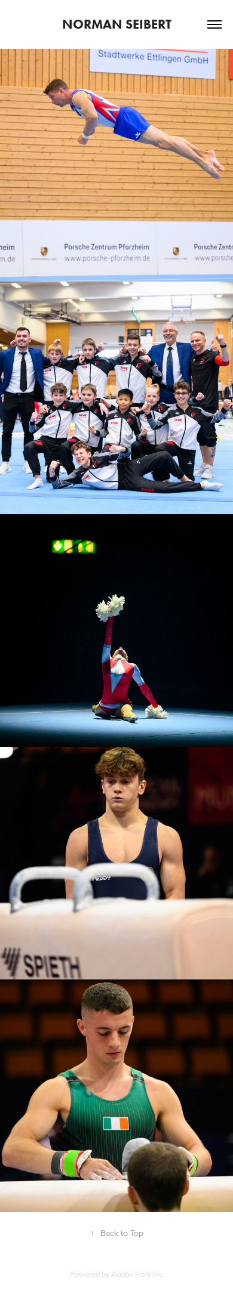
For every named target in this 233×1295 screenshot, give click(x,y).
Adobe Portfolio (137, 1274)
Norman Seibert (116, 24)
